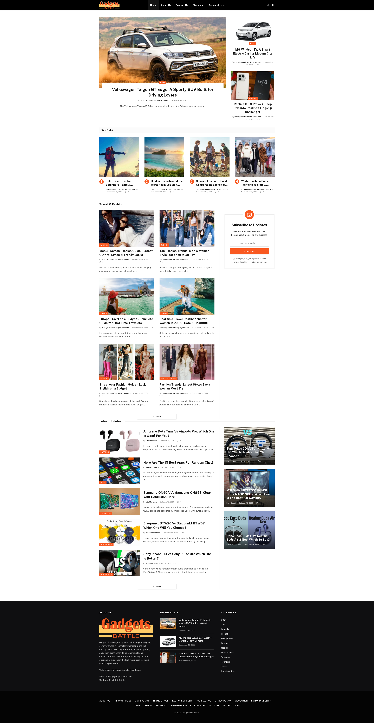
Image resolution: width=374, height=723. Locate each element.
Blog (103, 483)
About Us (166, 5)
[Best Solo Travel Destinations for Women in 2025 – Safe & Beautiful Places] (187, 296)
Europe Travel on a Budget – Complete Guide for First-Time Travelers (126, 321)
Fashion (104, 245)
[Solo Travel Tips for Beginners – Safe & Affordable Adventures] (119, 157)
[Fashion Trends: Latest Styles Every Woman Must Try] (187, 362)
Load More (156, 417)
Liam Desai (231, 503)
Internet (225, 643)
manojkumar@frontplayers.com (154, 100)
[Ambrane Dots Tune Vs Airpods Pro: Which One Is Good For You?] (119, 440)
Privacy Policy (250, 262)
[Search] (273, 5)
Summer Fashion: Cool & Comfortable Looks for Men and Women (211, 183)
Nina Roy (149, 563)
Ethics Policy (223, 701)
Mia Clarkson (151, 441)
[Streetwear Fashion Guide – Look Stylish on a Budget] (126, 362)
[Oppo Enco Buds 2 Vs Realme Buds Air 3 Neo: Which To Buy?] (249, 530)
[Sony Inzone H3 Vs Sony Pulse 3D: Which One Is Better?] (119, 563)
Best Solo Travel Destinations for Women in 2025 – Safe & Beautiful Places (184, 321)
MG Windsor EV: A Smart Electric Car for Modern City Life (252, 53)
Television (106, 513)
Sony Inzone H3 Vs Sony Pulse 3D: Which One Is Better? (177, 556)
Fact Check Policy (183, 701)
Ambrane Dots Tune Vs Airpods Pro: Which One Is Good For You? (178, 433)
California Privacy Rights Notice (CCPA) (195, 705)
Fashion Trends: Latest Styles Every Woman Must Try (185, 386)
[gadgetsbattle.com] (109, 5)
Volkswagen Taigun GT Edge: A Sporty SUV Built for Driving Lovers (162, 92)
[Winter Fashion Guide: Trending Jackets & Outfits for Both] (255, 157)
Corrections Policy (156, 705)
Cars (162, 82)
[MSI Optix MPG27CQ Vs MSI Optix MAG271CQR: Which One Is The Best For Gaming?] (249, 488)
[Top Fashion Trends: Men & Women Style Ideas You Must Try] (187, 228)
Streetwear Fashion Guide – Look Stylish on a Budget (122, 386)
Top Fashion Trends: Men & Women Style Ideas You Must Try (184, 253)
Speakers (225, 657)
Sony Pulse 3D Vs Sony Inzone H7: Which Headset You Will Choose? (247, 452)
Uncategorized (168, 379)
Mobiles (253, 98)
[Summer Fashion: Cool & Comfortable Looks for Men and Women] (210, 157)
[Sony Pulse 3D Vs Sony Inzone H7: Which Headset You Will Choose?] (249, 446)
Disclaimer (199, 5)
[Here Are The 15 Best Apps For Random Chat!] (119, 470)
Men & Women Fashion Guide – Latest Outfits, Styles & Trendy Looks (126, 253)
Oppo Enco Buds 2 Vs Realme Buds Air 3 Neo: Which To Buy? (247, 538)
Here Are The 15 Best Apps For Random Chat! (178, 462)
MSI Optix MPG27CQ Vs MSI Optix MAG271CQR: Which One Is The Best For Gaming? (248, 494)
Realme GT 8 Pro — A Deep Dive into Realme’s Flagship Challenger (252, 108)
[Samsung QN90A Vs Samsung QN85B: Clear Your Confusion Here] (119, 501)
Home (153, 5)
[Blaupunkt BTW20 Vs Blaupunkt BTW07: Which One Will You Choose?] (119, 532)
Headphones (106, 544)
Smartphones (227, 652)
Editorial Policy (261, 701)
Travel (104, 313)
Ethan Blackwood (153, 533)
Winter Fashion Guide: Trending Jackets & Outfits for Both (255, 183)
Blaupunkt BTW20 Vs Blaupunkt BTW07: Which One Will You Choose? (174, 525)
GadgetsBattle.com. (191, 713)
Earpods (105, 452)
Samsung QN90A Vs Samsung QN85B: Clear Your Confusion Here (177, 495)
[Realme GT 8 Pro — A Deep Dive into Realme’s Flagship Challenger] (252, 85)
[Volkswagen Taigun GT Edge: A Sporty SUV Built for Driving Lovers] (162, 52)
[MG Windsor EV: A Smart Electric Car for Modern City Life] (252, 31)
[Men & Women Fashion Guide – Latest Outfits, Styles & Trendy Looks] (126, 228)
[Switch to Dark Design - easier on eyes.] (268, 5)
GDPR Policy (142, 701)
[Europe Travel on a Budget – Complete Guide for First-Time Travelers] (126, 296)
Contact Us (181, 5)
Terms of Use (216, 5)
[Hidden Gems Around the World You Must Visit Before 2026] (164, 157)
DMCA (137, 705)
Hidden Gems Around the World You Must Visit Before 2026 (167, 183)
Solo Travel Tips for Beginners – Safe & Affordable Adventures (120, 183)
